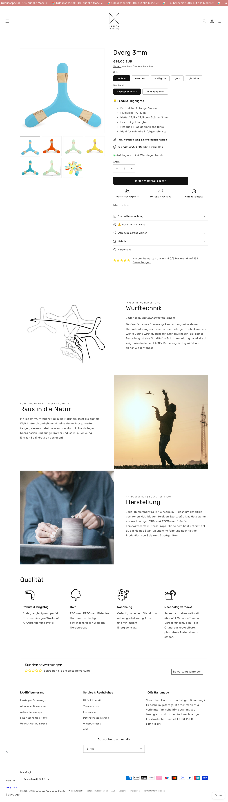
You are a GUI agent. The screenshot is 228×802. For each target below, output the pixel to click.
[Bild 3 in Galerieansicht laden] (73, 146)
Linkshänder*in (155, 91)
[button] (7, 21)
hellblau (122, 78)
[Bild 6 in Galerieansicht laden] (52, 168)
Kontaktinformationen (154, 791)
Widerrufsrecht (92, 723)
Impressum (89, 712)
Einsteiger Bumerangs (32, 700)
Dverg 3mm (11, 787)
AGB (85, 729)
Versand (117, 66)
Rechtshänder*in (127, 91)
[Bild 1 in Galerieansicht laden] (30, 146)
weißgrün (160, 78)
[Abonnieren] (141, 749)
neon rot (140, 78)
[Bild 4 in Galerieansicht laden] (95, 146)
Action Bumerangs (31, 712)
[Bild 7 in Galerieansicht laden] (73, 168)
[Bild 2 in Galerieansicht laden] (52, 146)
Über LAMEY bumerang (33, 723)
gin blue (194, 78)
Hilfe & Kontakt (92, 700)
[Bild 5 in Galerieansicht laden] (30, 168)
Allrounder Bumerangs (33, 706)
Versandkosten (92, 706)
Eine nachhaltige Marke (34, 717)
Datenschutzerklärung (96, 717)
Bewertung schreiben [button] (187, 671)
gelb (177, 78)
